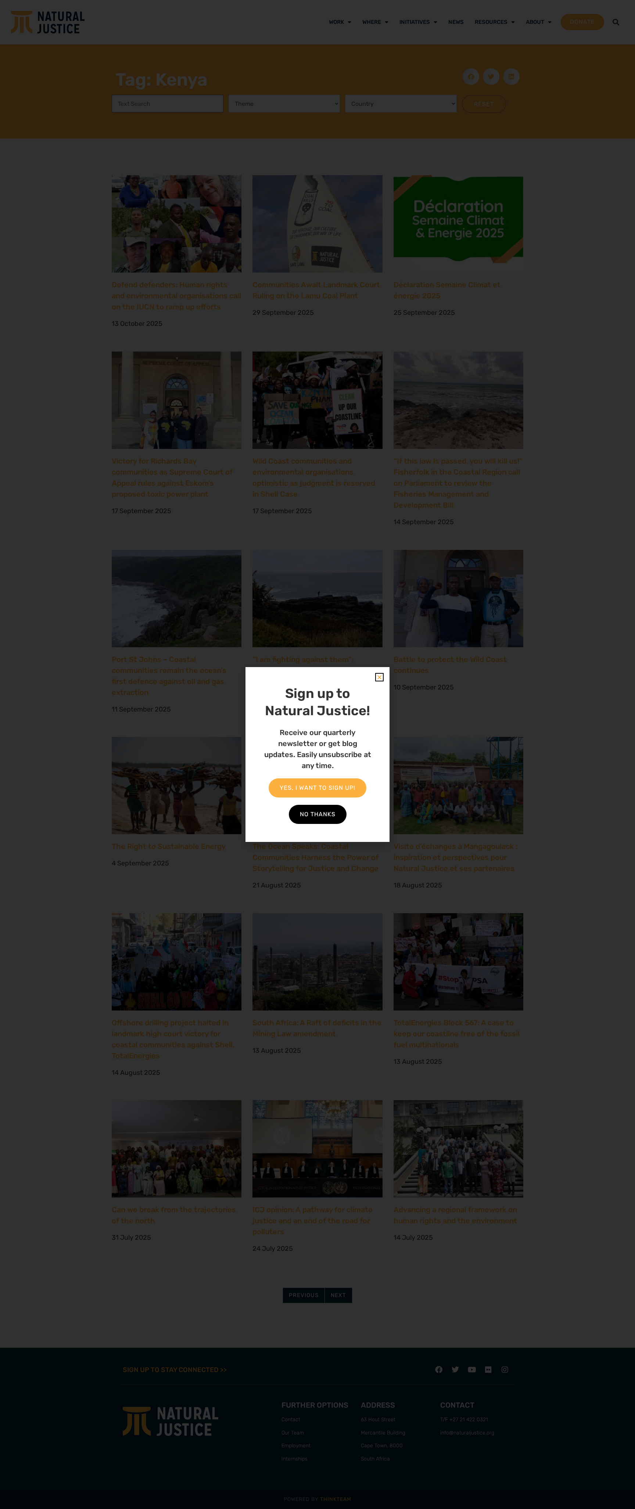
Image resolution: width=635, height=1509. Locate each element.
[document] (317, 754)
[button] (379, 677)
